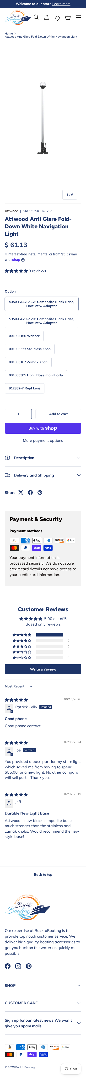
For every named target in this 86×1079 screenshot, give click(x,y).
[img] (16, 699)
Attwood (11, 211)
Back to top (43, 874)
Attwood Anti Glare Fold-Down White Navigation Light (41, 36)
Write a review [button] (43, 669)
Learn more (61, 4)
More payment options (43, 440)
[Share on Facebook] (30, 492)
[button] (68, 17)
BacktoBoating (25, 1067)
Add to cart (58, 414)
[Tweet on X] (21, 492)
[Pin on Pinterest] (40, 492)
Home (9, 33)
